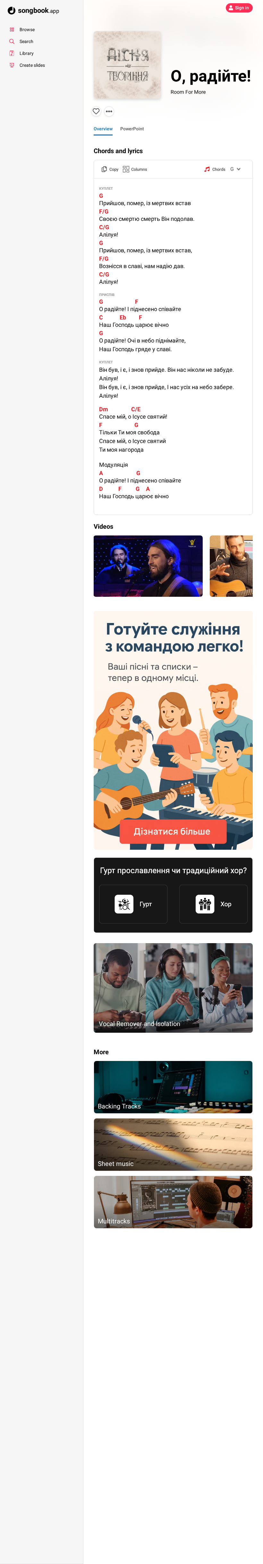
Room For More (188, 92)
